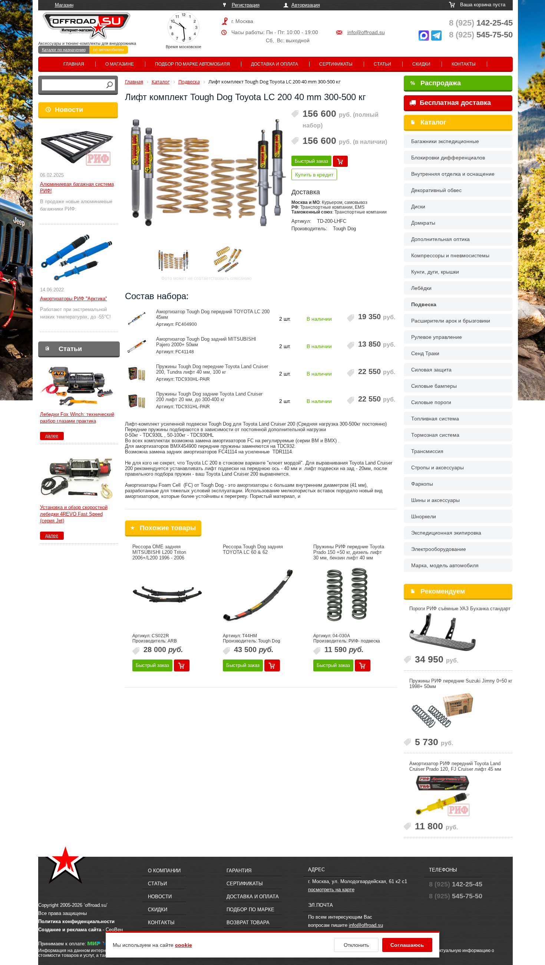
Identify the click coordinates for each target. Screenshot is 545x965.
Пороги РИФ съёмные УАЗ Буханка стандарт (460, 608)
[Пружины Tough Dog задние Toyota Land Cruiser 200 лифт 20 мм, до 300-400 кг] (137, 401)
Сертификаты (336, 64)
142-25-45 (481, 22)
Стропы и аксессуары (437, 467)
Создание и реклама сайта (69, 929)
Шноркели (423, 516)
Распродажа (435, 83)
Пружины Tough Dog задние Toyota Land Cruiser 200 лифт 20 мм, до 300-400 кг (209, 396)
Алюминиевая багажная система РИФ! (77, 187)
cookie (183, 945)
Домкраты (423, 223)
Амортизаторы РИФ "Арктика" (73, 298)
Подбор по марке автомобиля (192, 64)
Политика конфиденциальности (76, 921)
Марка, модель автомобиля (445, 565)
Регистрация (246, 5)
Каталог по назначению (64, 49)
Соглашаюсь (407, 945)
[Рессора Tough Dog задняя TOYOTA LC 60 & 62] (258, 595)
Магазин (64, 5)
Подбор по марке (250, 909)
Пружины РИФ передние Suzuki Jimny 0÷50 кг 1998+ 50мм (460, 683)
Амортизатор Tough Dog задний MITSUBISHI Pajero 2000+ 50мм (206, 341)
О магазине (119, 64)
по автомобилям (108, 49)
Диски (418, 206)
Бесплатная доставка (454, 102)
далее (51, 436)
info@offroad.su (366, 32)
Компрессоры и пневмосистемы (450, 255)
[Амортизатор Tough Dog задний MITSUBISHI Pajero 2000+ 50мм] (137, 346)
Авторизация (305, 5)
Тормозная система (435, 435)
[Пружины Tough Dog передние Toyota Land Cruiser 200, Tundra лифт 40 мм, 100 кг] (137, 373)
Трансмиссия (427, 451)
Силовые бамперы (434, 386)
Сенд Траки (425, 353)
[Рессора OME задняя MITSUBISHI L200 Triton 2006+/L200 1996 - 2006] (167, 595)
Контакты (464, 64)
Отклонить (356, 945)
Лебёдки (421, 288)
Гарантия (239, 870)
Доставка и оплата (274, 64)
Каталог (433, 122)
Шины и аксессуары (435, 500)
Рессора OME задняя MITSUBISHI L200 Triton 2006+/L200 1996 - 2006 (159, 552)
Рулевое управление (436, 337)
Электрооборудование (438, 549)
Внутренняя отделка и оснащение (453, 174)
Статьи (382, 64)
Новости (69, 109)
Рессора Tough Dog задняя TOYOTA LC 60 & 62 (253, 549)
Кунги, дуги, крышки (435, 272)
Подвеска (423, 304)
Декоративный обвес (436, 190)
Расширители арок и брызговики (450, 321)
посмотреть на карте (331, 889)
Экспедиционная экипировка (446, 533)
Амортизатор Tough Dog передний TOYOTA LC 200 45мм (213, 314)
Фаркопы (422, 484)
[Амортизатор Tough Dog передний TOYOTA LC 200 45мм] (137, 318)
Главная (73, 64)
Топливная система (435, 419)
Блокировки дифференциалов (448, 158)
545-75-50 (481, 34)
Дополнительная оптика (440, 239)
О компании (164, 870)
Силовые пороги (431, 402)
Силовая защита (431, 370)
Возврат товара (248, 922)
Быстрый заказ (311, 161)
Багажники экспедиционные (445, 141)
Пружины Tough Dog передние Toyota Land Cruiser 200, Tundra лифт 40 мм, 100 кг (212, 369)
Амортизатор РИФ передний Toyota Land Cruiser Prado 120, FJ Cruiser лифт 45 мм (455, 766)
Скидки (421, 64)
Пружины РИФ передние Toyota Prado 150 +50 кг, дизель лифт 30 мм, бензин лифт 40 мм (348, 552)
